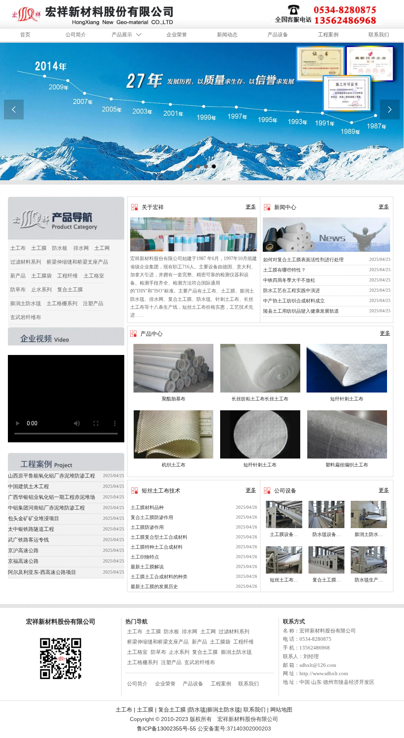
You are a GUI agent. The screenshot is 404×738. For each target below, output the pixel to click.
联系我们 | (192, 709)
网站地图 (281, 709)
